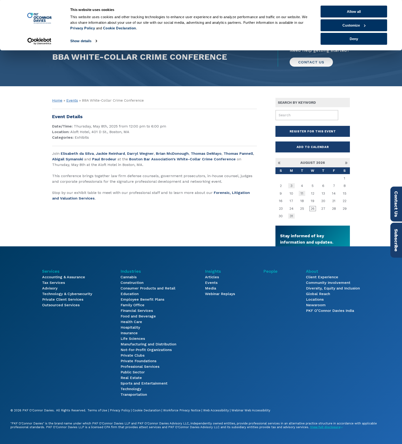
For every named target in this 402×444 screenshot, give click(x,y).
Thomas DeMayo (206, 153)
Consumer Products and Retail (148, 288)
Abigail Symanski (67, 159)
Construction (132, 282)
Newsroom (316, 305)
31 (291, 216)
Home (57, 100)
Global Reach (318, 294)
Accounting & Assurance (63, 277)
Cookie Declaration (147, 410)
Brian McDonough (172, 153)
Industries (131, 271)
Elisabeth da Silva (77, 153)
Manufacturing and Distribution (148, 344)
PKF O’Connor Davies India (330, 310)
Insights (213, 271)
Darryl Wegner (140, 153)
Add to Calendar (313, 147)
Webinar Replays (220, 294)
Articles (212, 277)
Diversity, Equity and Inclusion (333, 288)
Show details (80, 41)
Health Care (131, 322)
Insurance (129, 333)
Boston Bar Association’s (152, 159)
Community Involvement (328, 282)
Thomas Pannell (238, 153)
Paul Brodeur (104, 159)
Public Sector (133, 372)
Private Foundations (138, 361)
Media (210, 288)
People (270, 271)
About (312, 271)
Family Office (132, 305)
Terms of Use (97, 410)
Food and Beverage (138, 316)
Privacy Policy (120, 410)
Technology (131, 389)
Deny (354, 39)
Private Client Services (62, 299)
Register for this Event (313, 131)
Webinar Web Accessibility (250, 410)
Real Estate (131, 377)
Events (72, 100)
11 (302, 193)
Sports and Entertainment (144, 383)
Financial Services (137, 310)
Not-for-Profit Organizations (146, 350)
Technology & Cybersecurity (67, 294)
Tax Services (53, 282)
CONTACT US (311, 62)
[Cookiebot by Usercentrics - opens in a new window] (39, 41)
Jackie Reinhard (110, 153)
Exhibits (82, 137)
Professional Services (140, 366)
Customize (351, 25)
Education (130, 294)
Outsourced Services (61, 305)
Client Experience (322, 277)
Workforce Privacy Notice (182, 410)
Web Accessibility (216, 410)
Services (51, 271)
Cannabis (129, 277)
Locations (315, 299)
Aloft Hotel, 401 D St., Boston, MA (99, 132)
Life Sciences (133, 338)
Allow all (354, 12)
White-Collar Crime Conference (206, 159)
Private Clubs (132, 355)
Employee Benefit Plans (142, 299)
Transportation (134, 394)
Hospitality (130, 327)
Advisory (49, 288)
